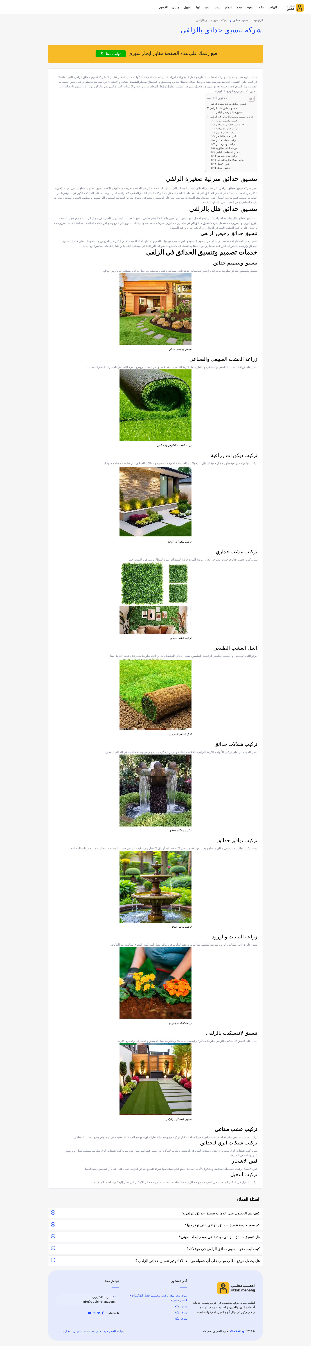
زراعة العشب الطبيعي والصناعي (231, 124)
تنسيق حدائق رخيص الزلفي (229, 112)
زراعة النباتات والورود (226, 148)
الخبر (207, 7)
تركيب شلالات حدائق (226, 140)
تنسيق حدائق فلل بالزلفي (224, 108)
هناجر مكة (181, 1306)
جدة (239, 7)
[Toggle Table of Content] (249, 99)
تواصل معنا (113, 54)
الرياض (273, 7)
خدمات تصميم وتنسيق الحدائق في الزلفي (232, 116)
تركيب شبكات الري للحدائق (230, 160)
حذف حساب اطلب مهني (87, 1331)
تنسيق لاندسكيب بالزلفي (228, 152)
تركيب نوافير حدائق (225, 144)
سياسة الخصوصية (114, 1331)
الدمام (228, 7)
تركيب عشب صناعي (227, 156)
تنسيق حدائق (240, 20)
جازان (175, 7)
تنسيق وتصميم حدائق (226, 120)
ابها (198, 7)
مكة (261, 7)
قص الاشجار (223, 164)
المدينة (250, 7)
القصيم (163, 7)
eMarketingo (237, 1331)
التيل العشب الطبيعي (226, 136)
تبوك (217, 7)
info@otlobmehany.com (99, 1301)
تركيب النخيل (223, 168)
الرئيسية (258, 20)
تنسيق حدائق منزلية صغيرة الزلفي (228, 103)
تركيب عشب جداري (225, 132)
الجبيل (187, 7)
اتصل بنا (66, 1331)
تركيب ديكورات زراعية (227, 128)
